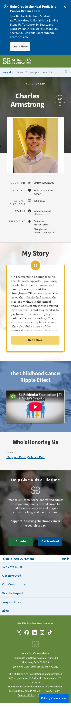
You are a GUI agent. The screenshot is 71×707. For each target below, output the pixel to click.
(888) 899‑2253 (21, 667)
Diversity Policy (26, 695)
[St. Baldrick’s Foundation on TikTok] (50, 633)
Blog (5, 610)
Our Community (14, 584)
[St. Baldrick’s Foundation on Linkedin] (34, 633)
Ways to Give (11, 602)
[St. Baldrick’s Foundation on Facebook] (26, 633)
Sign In (7, 559)
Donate (21, 541)
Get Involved (50, 541)
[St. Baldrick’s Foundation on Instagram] (42, 633)
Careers (40, 623)
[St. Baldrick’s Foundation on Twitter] (19, 633)
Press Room (31, 623)
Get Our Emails (24, 559)
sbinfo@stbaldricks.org (44, 667)
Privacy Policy (52, 691)
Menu (5, 72)
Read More (35, 340)
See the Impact (12, 593)
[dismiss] (65, 7)
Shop (19, 623)
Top (63, 559)
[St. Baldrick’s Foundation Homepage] (17, 61)
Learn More (20, 46)
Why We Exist (12, 566)
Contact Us (48, 623)
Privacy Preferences (53, 698)
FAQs (24, 623)
